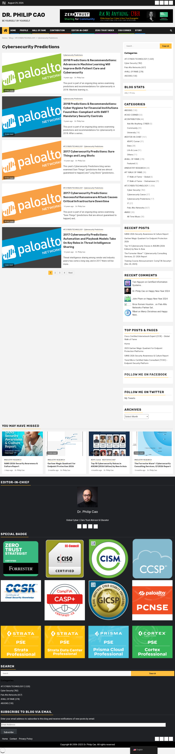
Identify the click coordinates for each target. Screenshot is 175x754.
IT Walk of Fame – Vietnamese (141, 181)
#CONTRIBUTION (132, 119)
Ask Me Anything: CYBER (138, 123)
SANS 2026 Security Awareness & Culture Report (146, 234)
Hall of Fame (39, 30)
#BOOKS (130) (130, 76)
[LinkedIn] (96, 526)
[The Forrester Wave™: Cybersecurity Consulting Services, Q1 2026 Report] (152, 443)
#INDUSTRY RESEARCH (135, 168)
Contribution (57, 30)
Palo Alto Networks (136, 208)
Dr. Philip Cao (23, 14)
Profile (24, 30)
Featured (131, 163)
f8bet (135, 311)
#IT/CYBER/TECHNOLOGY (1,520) (139, 59)
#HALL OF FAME (131, 159)
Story (138, 30)
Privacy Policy (26, 739)
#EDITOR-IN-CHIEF (133, 137)
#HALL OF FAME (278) (133, 72)
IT (128, 203)
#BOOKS (128, 110)
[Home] (5, 30)
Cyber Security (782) (133, 63)
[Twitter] (90, 526)
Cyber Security (133, 190)
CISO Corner (124, 30)
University (131, 132)
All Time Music (133, 216)
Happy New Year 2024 (159, 291)
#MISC (127, 212)
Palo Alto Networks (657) (135, 67)
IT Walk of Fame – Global (138, 177)
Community (132, 128)
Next (70, 273)
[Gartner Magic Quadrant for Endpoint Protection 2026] (66, 443)
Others (130, 154)
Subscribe (9, 732)
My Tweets (129, 398)
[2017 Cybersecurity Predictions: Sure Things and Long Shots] (31, 160)
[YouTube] (85, 526)
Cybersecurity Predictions (73, 55)
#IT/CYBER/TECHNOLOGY (73, 146)
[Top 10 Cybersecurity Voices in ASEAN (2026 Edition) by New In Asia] (109, 443)
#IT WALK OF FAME (133, 172)
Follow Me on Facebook (145, 374)
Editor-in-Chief (80, 30)
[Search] (171, 30)
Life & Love (132, 150)
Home (13, 30)
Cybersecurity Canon (136, 194)
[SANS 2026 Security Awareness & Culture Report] (22, 443)
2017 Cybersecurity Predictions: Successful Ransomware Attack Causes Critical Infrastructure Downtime (90, 197)
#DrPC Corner (133, 141)
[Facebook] (79, 526)
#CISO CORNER (131, 115)
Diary (129, 146)
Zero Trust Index (104, 30)
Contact (13, 739)
